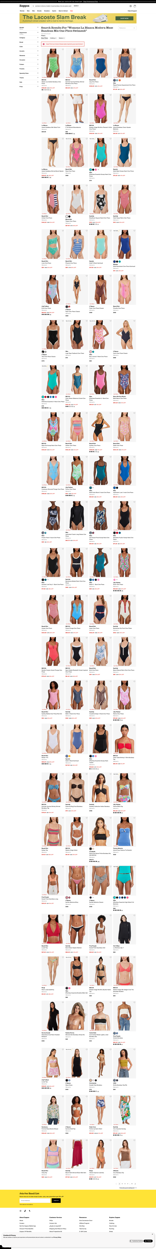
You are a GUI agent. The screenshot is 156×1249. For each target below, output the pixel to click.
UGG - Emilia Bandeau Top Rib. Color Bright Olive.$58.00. (124, 1070)
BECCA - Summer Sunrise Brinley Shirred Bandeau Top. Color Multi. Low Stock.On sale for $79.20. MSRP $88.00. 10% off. (53, 793)
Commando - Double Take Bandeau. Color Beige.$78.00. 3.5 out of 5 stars (100, 1070)
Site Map (82, 1226)
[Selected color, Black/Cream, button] (43, 351)
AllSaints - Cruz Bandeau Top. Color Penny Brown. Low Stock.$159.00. (124, 1159)
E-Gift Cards (83, 1231)
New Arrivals (113, 1226)
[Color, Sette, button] (93, 848)
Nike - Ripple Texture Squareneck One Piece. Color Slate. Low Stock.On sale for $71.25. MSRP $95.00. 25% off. (124, 69)
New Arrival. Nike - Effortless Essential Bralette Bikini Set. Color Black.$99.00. (76, 977)
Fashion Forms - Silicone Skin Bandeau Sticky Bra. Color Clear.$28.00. (76, 1023)
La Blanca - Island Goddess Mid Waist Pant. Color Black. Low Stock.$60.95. (53, 114)
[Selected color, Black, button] (66, 306)
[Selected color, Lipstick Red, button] (66, 897)
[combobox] (51, 6)
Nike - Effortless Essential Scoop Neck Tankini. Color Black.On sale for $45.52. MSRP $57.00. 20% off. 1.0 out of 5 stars (100, 747)
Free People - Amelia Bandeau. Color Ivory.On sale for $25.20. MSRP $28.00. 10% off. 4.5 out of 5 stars (124, 1023)
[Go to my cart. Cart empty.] (134, 6)
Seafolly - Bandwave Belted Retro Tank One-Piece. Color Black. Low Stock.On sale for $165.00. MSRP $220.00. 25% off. (76, 569)
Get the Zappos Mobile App (28, 1226)
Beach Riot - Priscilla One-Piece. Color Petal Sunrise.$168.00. (124, 295)
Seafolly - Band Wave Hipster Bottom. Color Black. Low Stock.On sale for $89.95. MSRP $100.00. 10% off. (76, 933)
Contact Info (53, 1223)
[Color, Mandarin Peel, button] (69, 756)
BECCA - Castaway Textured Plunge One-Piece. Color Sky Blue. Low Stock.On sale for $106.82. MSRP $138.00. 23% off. (53, 476)
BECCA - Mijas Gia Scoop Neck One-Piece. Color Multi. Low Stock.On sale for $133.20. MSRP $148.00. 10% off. (53, 432)
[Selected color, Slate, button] (114, 80)
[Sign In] (131, 6)
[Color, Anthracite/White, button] (117, 261)
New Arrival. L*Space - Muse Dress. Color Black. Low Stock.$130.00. (76, 1070)
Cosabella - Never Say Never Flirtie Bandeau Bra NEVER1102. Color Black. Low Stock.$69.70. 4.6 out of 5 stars (100, 839)
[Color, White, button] (93, 1080)
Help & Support (132, 11)
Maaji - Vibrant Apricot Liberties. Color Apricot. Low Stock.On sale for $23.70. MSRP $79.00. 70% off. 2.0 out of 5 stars (100, 1159)
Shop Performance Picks (90, 1)
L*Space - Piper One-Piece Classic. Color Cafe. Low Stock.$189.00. (100, 295)
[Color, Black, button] (93, 169)
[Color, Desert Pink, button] (95, 169)
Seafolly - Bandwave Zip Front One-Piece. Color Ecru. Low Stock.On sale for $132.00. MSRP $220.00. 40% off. (124, 614)
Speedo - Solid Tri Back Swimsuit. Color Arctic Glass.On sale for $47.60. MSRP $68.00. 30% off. (100, 250)
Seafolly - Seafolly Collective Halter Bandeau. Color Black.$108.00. (100, 793)
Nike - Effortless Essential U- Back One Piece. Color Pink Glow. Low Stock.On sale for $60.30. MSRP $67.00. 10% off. (100, 386)
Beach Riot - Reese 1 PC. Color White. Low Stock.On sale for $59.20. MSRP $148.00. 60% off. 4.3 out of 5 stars (53, 747)
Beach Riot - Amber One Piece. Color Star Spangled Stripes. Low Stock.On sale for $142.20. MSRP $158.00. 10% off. (53, 205)
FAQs (51, 1220)
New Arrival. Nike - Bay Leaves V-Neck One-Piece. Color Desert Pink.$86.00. (100, 340)
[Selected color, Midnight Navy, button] (90, 533)
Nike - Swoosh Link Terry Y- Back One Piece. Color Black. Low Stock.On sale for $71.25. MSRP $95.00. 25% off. (53, 569)
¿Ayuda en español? (55, 1226)
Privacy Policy (57, 1237)
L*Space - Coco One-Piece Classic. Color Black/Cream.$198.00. (124, 340)
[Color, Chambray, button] (69, 1080)
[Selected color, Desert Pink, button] (90, 351)
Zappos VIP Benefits (26, 1231)
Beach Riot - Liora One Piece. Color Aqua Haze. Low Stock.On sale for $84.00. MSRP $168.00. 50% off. (53, 250)
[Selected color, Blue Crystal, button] (114, 487)
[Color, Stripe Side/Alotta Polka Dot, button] (69, 897)
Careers (22, 1223)
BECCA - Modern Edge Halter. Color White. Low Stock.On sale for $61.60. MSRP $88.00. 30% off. (76, 839)
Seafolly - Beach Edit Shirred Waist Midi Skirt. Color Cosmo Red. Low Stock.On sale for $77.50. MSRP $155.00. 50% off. (76, 1159)
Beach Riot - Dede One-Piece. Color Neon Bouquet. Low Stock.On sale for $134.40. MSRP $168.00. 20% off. (124, 432)
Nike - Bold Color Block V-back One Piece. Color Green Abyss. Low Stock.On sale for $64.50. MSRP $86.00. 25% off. (100, 476)
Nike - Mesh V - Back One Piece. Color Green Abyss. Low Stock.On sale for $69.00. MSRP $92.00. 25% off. (100, 569)
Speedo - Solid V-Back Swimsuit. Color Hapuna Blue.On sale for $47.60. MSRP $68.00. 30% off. (76, 747)
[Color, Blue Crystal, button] (50, 397)
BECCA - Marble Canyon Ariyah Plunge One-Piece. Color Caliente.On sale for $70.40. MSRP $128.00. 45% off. (53, 656)
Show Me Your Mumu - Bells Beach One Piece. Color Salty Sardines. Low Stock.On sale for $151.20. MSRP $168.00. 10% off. (124, 386)
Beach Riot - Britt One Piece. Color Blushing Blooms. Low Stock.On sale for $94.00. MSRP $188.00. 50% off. (100, 656)
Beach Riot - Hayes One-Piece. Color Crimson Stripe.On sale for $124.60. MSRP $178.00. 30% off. (53, 614)
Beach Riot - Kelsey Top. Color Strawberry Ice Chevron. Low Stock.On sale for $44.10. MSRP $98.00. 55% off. (53, 839)
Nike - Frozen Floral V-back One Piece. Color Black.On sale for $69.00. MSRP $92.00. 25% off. (53, 522)
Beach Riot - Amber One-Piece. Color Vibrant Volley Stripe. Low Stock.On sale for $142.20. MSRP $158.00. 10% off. (76, 432)
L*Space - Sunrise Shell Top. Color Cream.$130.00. (76, 1115)
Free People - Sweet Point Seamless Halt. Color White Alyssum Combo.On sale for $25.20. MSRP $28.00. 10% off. (100, 933)
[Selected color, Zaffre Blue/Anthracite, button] (114, 261)
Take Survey (82, 1228)
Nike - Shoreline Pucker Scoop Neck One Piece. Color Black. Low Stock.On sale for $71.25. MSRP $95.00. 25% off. (124, 522)
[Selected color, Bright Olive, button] (114, 1080)
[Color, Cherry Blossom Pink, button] (114, 579)
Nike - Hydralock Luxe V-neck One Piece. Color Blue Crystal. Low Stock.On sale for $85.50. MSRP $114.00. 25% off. (124, 476)
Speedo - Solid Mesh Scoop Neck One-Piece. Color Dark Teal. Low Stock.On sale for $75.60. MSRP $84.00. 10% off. (124, 159)
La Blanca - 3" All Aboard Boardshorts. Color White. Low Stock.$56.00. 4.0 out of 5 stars (76, 114)
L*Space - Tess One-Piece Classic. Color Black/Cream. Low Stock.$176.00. (53, 340)
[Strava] (29, 1211)
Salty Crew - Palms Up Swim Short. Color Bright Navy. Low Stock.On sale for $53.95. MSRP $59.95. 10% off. (100, 1115)
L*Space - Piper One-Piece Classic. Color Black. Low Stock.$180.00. (76, 295)
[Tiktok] (25, 1211)
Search (76, 6)
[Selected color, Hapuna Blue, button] (66, 756)
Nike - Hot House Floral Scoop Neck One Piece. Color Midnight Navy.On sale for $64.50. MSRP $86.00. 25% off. (100, 522)
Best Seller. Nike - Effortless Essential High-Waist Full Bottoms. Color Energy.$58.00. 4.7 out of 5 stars (124, 888)
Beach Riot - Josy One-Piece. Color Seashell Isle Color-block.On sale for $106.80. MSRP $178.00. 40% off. (100, 69)
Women (61, 38)
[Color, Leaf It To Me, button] (69, 306)
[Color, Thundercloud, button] (117, 1080)
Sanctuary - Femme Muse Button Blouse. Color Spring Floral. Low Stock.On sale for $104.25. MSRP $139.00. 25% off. (53, 1115)
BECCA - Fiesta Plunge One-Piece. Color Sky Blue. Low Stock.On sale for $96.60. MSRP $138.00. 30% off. (76, 614)
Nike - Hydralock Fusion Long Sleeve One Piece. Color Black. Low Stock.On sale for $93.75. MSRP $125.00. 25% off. (76, 522)
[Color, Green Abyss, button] (53, 397)
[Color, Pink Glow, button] (119, 80)
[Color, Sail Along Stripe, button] (45, 351)
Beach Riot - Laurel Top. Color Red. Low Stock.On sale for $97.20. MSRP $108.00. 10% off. (53, 933)
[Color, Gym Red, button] (45, 397)
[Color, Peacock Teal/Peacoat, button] (119, 261)
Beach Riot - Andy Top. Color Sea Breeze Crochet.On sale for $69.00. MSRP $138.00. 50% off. (53, 1159)
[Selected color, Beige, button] (90, 1080)
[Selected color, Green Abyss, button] (90, 487)
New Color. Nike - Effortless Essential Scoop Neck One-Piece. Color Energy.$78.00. (100, 159)
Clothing (52, 38)
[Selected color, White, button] (66, 216)
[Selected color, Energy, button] (90, 169)
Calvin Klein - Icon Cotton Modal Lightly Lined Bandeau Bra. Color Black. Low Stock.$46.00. (100, 1023)
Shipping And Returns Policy (57, 1228)
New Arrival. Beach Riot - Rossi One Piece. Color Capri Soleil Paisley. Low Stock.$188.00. (76, 159)
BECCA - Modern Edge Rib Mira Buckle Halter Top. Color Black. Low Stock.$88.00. (100, 977)
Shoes (111, 1231)
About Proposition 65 (55, 1231)
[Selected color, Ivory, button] (114, 1033)
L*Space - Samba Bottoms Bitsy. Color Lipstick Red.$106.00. (76, 888)
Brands (111, 1220)
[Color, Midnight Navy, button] (93, 351)
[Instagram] (20, 1211)
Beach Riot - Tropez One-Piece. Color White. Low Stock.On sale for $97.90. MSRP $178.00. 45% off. (76, 205)
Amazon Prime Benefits (26, 1228)
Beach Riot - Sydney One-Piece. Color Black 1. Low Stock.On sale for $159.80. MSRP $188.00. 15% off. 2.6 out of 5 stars (100, 432)
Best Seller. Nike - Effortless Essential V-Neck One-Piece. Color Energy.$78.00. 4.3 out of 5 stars (53, 386)
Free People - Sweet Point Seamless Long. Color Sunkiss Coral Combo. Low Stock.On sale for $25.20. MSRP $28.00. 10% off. (53, 888)
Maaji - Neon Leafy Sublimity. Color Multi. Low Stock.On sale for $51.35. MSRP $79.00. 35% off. (53, 977)
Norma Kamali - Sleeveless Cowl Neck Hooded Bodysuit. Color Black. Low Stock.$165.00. (53, 1023)
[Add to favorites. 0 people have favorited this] (63, 49)
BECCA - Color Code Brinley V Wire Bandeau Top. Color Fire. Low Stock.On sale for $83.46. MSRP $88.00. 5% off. (124, 747)
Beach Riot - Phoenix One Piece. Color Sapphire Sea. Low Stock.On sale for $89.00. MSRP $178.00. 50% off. (76, 250)
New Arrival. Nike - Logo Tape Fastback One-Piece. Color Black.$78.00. (76, 340)
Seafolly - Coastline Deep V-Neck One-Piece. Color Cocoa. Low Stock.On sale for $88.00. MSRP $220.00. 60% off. (100, 700)
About (21, 1220)
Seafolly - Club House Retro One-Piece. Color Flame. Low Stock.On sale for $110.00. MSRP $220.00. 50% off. (124, 205)
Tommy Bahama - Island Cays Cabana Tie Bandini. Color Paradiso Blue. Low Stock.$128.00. (124, 839)
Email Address (25, 1200)
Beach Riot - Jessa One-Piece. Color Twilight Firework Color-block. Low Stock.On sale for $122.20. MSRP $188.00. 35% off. (100, 614)
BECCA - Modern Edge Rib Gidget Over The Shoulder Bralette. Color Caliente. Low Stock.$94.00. (124, 977)
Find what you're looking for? (127, 1187)
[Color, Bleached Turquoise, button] (117, 80)
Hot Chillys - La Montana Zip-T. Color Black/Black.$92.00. (124, 933)
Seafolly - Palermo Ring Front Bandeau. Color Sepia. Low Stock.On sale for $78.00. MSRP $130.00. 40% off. (76, 793)
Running (111, 1228)
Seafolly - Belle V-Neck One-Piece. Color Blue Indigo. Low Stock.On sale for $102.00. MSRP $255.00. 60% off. (76, 700)
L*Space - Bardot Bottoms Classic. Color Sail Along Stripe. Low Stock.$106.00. (100, 888)
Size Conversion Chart (85, 1220)
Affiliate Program (84, 1223)
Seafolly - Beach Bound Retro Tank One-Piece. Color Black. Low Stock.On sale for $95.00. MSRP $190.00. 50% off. (124, 656)
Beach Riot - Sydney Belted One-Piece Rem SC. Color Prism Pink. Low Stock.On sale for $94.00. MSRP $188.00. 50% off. (53, 700)
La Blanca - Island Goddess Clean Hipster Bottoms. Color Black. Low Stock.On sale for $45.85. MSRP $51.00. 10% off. (124, 114)
